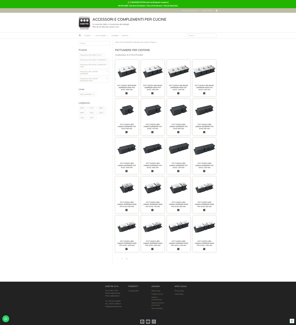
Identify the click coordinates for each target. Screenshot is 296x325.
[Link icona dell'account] (216, 10)
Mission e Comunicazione (156, 298)
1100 (82, 118)
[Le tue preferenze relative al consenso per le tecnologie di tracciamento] (292, 321)
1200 (91, 118)
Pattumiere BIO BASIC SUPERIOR (93, 60)
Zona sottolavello (126, 42)
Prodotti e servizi (157, 294)
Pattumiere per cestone (141, 42)
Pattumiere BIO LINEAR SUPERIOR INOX (89, 80)
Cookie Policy (179, 294)
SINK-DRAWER (86, 94)
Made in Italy (155, 291)
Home (117, 42)
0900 (82, 113)
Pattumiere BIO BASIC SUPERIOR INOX (93, 66)
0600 (82, 108)
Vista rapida (126, 81)
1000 (91, 113)
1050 (101, 113)
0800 (101, 108)
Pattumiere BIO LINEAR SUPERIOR (89, 73)
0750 (91, 108)
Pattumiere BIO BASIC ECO (90, 55)
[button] (190, 10)
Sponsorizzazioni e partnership (157, 304)
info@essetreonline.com (113, 306)
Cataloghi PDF (133, 291)
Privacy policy (179, 291)
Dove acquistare (157, 308)
